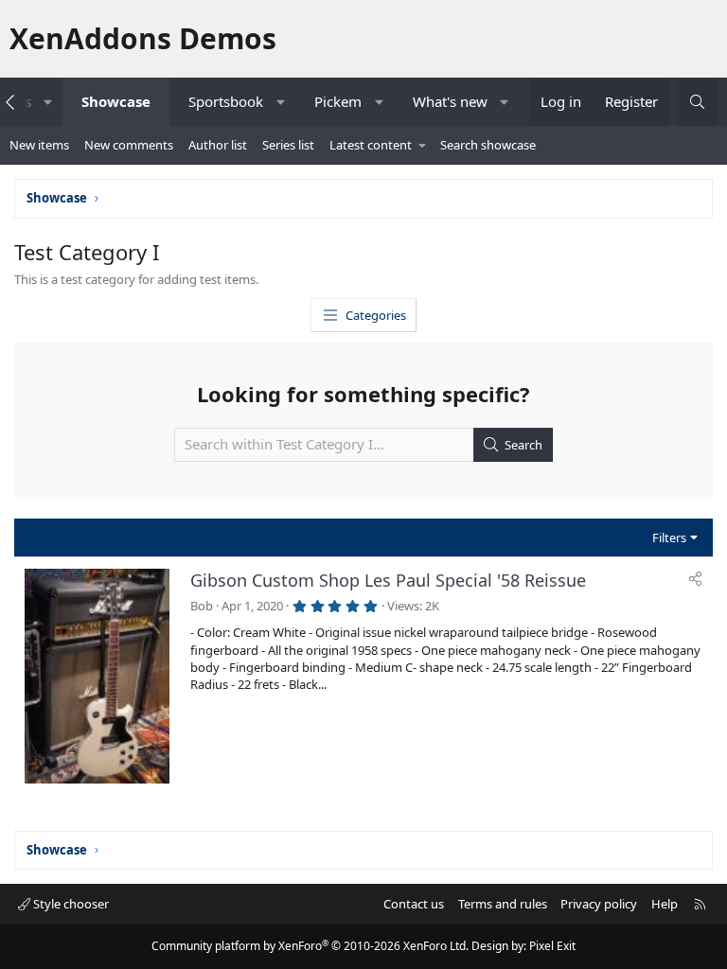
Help (664, 903)
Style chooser (69, 903)
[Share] (695, 578)
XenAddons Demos (142, 38)
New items (39, 144)
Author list (217, 144)
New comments (128, 144)
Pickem (338, 101)
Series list (288, 144)
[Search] (697, 102)
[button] (47, 102)
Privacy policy (598, 903)
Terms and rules (502, 903)
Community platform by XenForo (310, 946)
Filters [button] (669, 537)
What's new (450, 101)
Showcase (116, 101)
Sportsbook (225, 101)
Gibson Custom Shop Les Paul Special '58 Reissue (388, 580)
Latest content (370, 144)
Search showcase (488, 144)
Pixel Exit (552, 946)
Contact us (413, 903)
